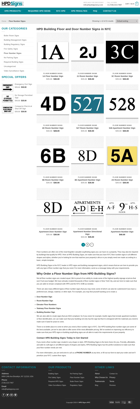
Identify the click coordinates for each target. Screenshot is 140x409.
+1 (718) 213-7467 (114, 4)
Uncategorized (10, 66)
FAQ (95, 11)
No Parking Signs (11, 58)
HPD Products (12, 11)
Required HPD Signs (39, 11)
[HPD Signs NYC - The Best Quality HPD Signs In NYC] (13, 4)
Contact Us (109, 11)
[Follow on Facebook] (3, 395)
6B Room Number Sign (53, 180)
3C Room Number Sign (122, 76)
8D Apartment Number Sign (87, 180)
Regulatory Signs (76, 385)
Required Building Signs (13, 62)
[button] (131, 4)
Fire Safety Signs (11, 49)
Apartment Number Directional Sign (87, 232)
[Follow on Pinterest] (15, 395)
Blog (96, 385)
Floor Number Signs (12, 53)
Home (4, 21)
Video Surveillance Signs (14, 71)
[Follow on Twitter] (7, 395)
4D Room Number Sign (53, 128)
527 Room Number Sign (87, 128)
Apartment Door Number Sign (53, 232)
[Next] (92, 245)
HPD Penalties (79, 11)
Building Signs (53, 374)
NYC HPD (60, 11)
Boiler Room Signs (11, 36)
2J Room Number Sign (87, 76)
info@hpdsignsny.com (93, 4)
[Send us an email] (11, 395)
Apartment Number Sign (122, 232)
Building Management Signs (15, 40)
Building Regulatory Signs (14, 44)
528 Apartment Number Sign (122, 128)
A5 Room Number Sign (122, 180)
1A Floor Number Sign (53, 76)
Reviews (112, 385)
